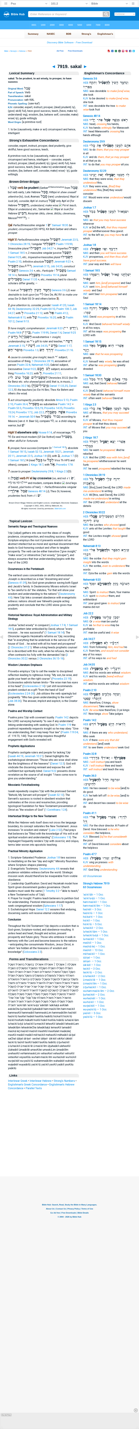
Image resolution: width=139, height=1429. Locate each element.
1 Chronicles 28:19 (19, 244)
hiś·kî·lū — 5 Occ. (92, 924)
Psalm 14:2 (64, 404)
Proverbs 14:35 (53, 408)
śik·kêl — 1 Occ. (92, 965)
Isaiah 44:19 (16, 756)
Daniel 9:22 (29, 369)
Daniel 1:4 (56, 332)
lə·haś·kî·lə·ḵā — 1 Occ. (96, 935)
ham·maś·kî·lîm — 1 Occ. (97, 905)
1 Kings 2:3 (61, 471)
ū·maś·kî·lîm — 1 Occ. (95, 983)
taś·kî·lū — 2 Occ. (93, 972)
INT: (85, 105)
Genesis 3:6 (26, 270)
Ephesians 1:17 (53, 905)
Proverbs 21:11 (52, 373)
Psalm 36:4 (21, 404)
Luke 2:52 (55, 830)
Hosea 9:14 (45, 432)
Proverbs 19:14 (50, 275)
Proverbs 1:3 (30, 350)
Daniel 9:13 (22, 321)
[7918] (4, 644)
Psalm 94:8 (14, 332)
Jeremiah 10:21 (52, 451)
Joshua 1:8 (40, 456)
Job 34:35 (56, 266)
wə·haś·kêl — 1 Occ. (94, 998)
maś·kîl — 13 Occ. (93, 950)
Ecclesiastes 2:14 (33, 686)
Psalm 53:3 (14, 408)
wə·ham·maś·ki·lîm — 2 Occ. (99, 991)
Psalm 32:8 (23, 364)
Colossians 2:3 (32, 951)
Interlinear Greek (17, 1080)
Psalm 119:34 (70, 732)
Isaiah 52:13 (34, 451)
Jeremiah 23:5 (69, 239)
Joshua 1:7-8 (58, 625)
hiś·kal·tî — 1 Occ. (93, 916)
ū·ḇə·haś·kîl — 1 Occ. (94, 987)
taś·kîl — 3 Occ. (92, 968)
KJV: (85, 98)
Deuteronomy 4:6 (49, 868)
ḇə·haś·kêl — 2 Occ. (94, 994)
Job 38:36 (15, 701)
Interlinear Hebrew (41, 1080)
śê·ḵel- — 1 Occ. (92, 961)
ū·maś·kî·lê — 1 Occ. (94, 979)
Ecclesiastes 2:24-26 (21, 693)
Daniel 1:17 (65, 345)
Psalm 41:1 (89, 813)
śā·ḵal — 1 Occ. (92, 957)
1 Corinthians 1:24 (55, 809)
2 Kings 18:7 (36, 464)
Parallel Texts (34, 1088)
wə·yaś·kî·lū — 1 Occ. (95, 1009)
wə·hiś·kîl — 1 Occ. (93, 1002)
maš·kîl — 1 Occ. (92, 942)
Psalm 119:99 (64, 244)
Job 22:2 (39, 412)
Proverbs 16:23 (23, 373)
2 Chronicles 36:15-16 (50, 658)
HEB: (86, 82)
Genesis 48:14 (36, 491)
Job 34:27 (48, 248)
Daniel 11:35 (30, 279)
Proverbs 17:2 (24, 412)
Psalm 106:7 (63, 309)
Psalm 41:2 (61, 313)
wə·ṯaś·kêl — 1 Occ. (94, 1005)
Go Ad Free (6, 1415)
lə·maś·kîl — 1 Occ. (93, 939)
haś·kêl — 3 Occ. (92, 909)
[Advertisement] (69, 1156)
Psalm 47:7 (89, 854)
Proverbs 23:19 (61, 678)
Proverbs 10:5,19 (33, 408)
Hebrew (22, 51)
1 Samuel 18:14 (54, 632)
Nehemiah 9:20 (40, 364)
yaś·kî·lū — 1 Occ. (93, 1016)
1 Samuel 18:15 (17, 451)
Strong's (13, 51)
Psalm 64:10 (47, 309)
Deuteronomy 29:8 (42, 471)
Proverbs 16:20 (47, 317)
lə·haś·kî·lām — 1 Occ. (95, 931)
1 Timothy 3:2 (51, 890)
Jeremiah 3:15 (41, 266)
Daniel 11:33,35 (58, 385)
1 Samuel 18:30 (57, 225)
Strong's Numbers (64, 1080)
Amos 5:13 (62, 400)
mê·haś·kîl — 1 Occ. (94, 953)
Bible (6, 51)
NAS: (86, 91)
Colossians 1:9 (61, 837)
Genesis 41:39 (17, 582)
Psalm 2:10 (14, 261)
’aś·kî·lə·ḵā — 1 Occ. (94, 898)
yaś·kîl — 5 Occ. (92, 1013)
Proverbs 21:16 (64, 350)
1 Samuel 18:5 (16, 252)
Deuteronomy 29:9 (94, 141)
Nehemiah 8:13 (17, 317)
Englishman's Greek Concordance (27, 1084)
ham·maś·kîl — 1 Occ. (95, 902)
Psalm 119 (64, 724)
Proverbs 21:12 (33, 313)
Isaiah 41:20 (59, 305)
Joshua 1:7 (67, 456)
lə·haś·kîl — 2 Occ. (93, 928)
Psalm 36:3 (89, 775)
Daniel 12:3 (57, 763)
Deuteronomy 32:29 (27, 309)
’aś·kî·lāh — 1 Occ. (93, 894)
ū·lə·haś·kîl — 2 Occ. (94, 976)
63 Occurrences (92, 876)
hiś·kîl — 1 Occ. (91, 920)
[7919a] (135, 644)
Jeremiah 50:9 (26, 416)
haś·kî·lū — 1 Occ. (93, 913)
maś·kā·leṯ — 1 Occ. (94, 946)
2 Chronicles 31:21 (20, 647)
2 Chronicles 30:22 (94, 512)
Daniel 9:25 (14, 257)
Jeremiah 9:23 (62, 261)
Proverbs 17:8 (64, 464)
